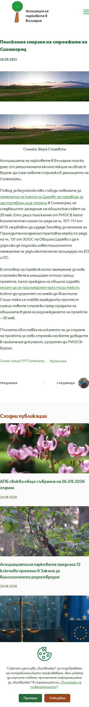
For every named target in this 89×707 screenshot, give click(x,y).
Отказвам (57, 698)
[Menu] (86, 12)
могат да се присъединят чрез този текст (39, 287)
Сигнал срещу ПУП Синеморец (22, 361)
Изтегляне (58, 361)
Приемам (30, 698)
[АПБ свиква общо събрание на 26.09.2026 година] (44, 448)
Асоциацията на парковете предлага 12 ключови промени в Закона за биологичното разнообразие (40, 570)
